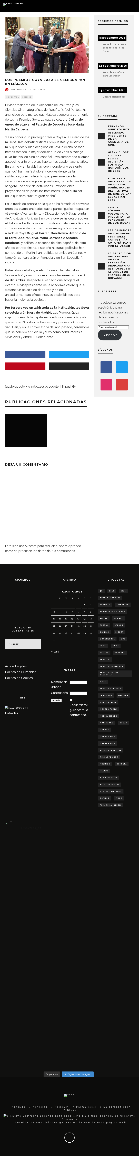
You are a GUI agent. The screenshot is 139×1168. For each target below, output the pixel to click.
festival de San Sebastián (109, 674)
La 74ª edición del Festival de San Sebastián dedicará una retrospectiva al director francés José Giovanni (120, 266)
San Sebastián (108, 778)
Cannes (118, 625)
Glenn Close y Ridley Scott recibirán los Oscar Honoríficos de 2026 (118, 161)
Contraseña (59, 693)
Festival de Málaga (111, 666)
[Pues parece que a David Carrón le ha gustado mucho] (20, 953)
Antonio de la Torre (112, 611)
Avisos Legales (16, 666)
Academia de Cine (110, 598)
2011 (123, 591)
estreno (120, 653)
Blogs (72, 1110)
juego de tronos (110, 689)
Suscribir (110, 335)
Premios (26, 97)
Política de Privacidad (20, 672)
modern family (108, 709)
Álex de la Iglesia (111, 805)
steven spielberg (111, 791)
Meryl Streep (108, 702)
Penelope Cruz (109, 757)
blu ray (118, 618)
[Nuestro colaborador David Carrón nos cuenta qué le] (20, 1027)
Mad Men (123, 695)
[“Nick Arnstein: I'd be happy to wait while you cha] (117, 1017)
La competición (117, 1107)
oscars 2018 (107, 743)
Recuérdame (79, 705)
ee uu (103, 646)
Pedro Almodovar (111, 750)
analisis (105, 605)
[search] (36, 644)
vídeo (119, 798)
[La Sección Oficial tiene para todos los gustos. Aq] (52, 1007)
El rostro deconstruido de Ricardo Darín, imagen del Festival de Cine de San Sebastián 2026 (120, 189)
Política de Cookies (19, 678)
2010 (111, 591)
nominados (106, 723)
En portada (12, 97)
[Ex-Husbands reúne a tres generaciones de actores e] (85, 880)
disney (119, 632)
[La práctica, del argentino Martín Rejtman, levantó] (20, 866)
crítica (104, 632)
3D (101, 591)
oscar (123, 723)
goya (103, 682)
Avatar (104, 618)
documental (107, 639)
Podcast (62, 1107)
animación (122, 605)
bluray (104, 625)
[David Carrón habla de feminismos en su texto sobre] (85, 953)
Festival (105, 659)
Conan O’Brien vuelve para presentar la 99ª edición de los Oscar (119, 215)
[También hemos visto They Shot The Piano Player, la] (117, 949)
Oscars (104, 730)
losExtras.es (18, 90)
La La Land (106, 695)
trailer (104, 798)
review (104, 771)
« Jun (55, 651)
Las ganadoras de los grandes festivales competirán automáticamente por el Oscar (123, 238)
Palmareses (86, 1107)
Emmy (116, 646)
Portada (19, 1107)
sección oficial (109, 785)
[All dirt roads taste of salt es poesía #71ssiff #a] (117, 866)
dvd (123, 639)
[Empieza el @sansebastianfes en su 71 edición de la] (85, 1012)
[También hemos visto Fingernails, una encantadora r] (52, 946)
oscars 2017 (107, 737)
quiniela (121, 764)
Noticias (40, 1107)
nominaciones (108, 716)
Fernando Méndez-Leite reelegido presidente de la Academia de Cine (119, 135)
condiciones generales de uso (63, 1122)
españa (104, 653)
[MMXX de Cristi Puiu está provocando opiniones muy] (52, 866)
